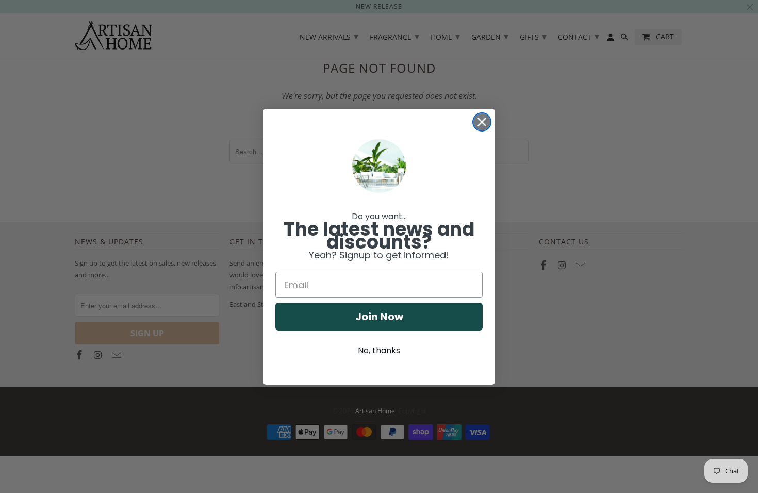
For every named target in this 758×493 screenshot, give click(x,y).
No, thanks (379, 350)
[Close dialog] (482, 122)
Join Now (379, 316)
